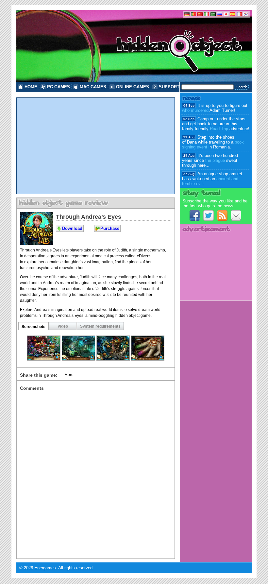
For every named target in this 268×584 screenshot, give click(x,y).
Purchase (109, 228)
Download (72, 228)
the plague (215, 160)
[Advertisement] (95, 146)
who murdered (195, 110)
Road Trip (219, 128)
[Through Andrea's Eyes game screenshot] (43, 359)
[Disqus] (95, 472)
